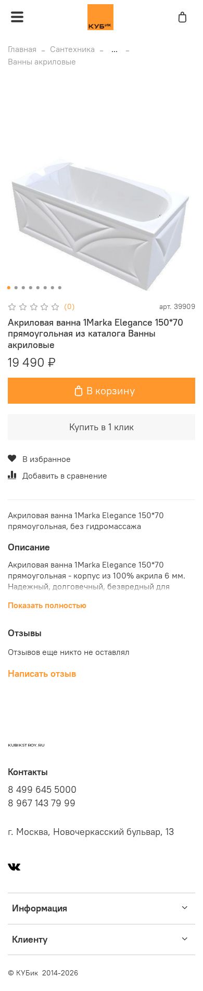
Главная (22, 49)
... (114, 49)
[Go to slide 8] (59, 287)
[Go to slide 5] (38, 287)
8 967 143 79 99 (41, 803)
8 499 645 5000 (42, 789)
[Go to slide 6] (45, 287)
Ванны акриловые (42, 61)
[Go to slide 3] (23, 287)
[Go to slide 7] (52, 287)
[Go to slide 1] (8, 287)
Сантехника (72, 49)
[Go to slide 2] (16, 287)
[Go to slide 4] (30, 287)
